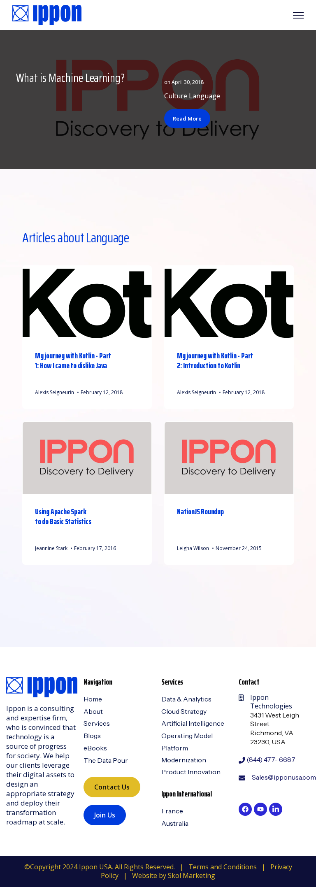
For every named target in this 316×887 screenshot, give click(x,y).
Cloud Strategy (184, 711)
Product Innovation (191, 772)
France (172, 811)
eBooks (95, 748)
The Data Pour (106, 760)
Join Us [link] (104, 815)
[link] (46, 14)
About (93, 711)
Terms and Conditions (222, 866)
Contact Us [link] (112, 787)
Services (97, 723)
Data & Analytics (186, 699)
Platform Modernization (183, 754)
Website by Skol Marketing (173, 875)
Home (93, 699)
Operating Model (187, 735)
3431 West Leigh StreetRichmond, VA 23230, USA (274, 728)
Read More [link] (187, 118)
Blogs (92, 735)
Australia (174, 823)
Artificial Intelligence (192, 723)
